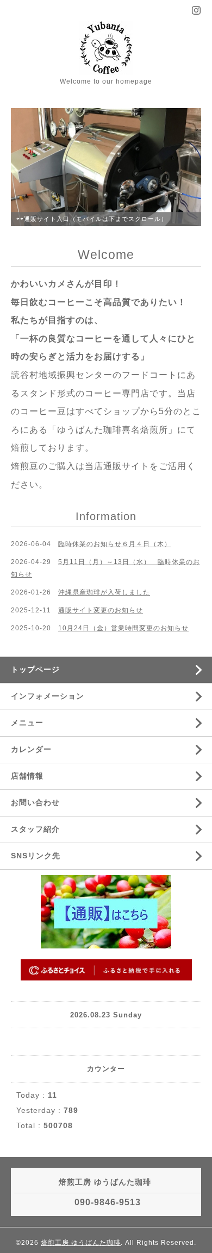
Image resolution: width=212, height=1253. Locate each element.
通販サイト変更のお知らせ (100, 610)
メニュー (27, 722)
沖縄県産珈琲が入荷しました (104, 592)
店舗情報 (27, 775)
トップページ (35, 669)
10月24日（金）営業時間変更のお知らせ (123, 628)
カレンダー (31, 749)
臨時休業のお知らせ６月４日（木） (114, 544)
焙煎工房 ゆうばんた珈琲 (81, 1242)
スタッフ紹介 (35, 829)
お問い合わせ (35, 802)
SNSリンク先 (35, 855)
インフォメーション (47, 696)
